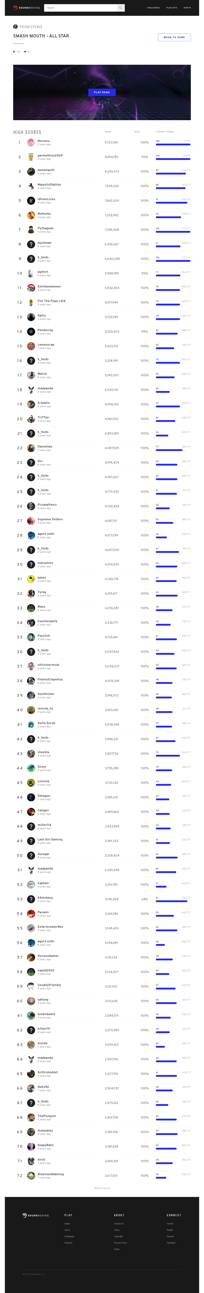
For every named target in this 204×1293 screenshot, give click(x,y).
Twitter (170, 1224)
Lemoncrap (46, 345)
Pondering (45, 330)
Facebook (171, 1243)
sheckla (43, 752)
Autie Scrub (46, 723)
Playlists (172, 8)
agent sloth (46, 534)
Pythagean (46, 228)
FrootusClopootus (50, 679)
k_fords (43, 257)
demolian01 (46, 170)
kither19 (44, 1029)
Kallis (42, 316)
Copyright (118, 1236)
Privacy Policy (120, 1243)
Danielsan (45, 447)
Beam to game (174, 37)
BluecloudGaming (51, 1174)
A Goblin (44, 403)
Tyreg (42, 592)
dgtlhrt (43, 272)
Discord (170, 1236)
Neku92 (43, 1087)
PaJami (43, 912)
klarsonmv (45, 563)
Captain (43, 883)
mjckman (44, 243)
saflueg (43, 1000)
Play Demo (102, 92)
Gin (40, 461)
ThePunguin (47, 1116)
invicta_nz (45, 709)
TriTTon (43, 418)
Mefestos (44, 214)
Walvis (42, 374)
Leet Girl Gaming (50, 840)
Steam (67, 1224)
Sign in (187, 8)
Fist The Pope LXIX (52, 301)
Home (116, 1249)
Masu (41, 607)
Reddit (170, 1230)
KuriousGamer (48, 956)
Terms (116, 1230)
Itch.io (67, 1230)
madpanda (45, 388)
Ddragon (44, 796)
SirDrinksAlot (48, 1072)
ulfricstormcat (48, 665)
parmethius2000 (50, 156)
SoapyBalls (46, 1145)
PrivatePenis (31, 26)
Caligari (43, 810)
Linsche (43, 781)
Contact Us (119, 1224)
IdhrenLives (46, 199)
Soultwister (46, 694)
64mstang (45, 898)
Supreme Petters (50, 519)
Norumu (44, 141)
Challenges (153, 8)
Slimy (42, 767)
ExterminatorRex (50, 927)
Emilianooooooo (49, 287)
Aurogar (44, 854)
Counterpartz (47, 621)
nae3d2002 (46, 971)
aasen (42, 578)
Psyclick (44, 636)
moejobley (45, 1131)
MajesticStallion (49, 185)
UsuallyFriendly (49, 985)
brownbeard (46, 1014)
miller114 (44, 825)
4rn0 (41, 1160)
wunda (42, 1043)
